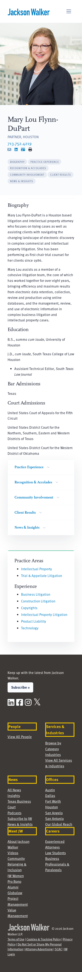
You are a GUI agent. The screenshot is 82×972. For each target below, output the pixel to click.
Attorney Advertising (39, 949)
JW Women (16, 875)
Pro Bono (14, 881)
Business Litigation (35, 594)
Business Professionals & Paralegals (57, 864)
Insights (14, 795)
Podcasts (14, 812)
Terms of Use (16, 939)
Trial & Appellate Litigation (41, 575)
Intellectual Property (36, 568)
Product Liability (33, 621)
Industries (53, 754)
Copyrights (29, 607)
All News (14, 789)
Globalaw (15, 892)
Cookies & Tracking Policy (43, 939)
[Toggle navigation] (69, 11)
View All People (20, 736)
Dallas (50, 795)
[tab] (17, 162)
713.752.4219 (20, 143)
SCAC (58, 949)
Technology (29, 627)
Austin (50, 789)
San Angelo (54, 812)
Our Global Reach (58, 824)
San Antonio (54, 818)
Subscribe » (20, 687)
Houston (51, 806)
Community (16, 858)
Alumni (13, 887)
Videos (13, 852)
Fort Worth (53, 801)
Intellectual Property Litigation (44, 614)
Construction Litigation (38, 600)
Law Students (55, 852)
